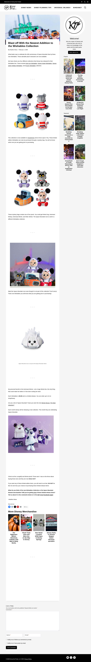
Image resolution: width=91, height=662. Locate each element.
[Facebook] (81, 2)
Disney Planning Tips (42, 7)
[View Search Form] (85, 7)
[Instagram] (87, 2)
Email (27, 635)
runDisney (77, 7)
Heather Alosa (13, 49)
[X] (84, 2)
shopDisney (31, 138)
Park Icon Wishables (31, 63)
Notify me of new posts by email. (16, 643)
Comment (9, 609)
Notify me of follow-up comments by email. (19, 639)
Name (9, 635)
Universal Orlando (62, 7)
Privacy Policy (27, 659)
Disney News (26, 7)
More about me (73, 52)
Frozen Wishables (30, 65)
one (35, 492)
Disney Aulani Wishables (45, 63)
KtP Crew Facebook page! (45, 495)
